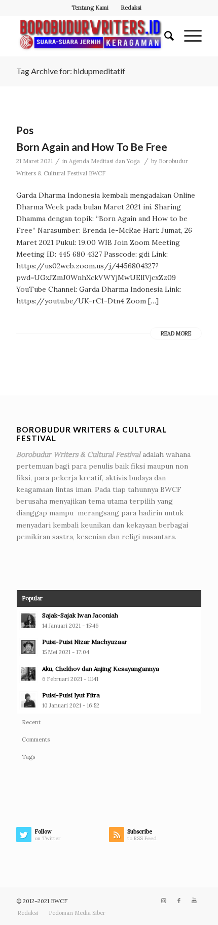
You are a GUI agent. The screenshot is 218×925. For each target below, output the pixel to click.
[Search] (164, 36)
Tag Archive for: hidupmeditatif (70, 71)
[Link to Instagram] (163, 900)
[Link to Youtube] (194, 900)
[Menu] (188, 36)
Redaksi (131, 7)
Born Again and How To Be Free (91, 146)
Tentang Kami (89, 7)
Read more (176, 333)
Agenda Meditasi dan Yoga (104, 161)
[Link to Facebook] (179, 900)
